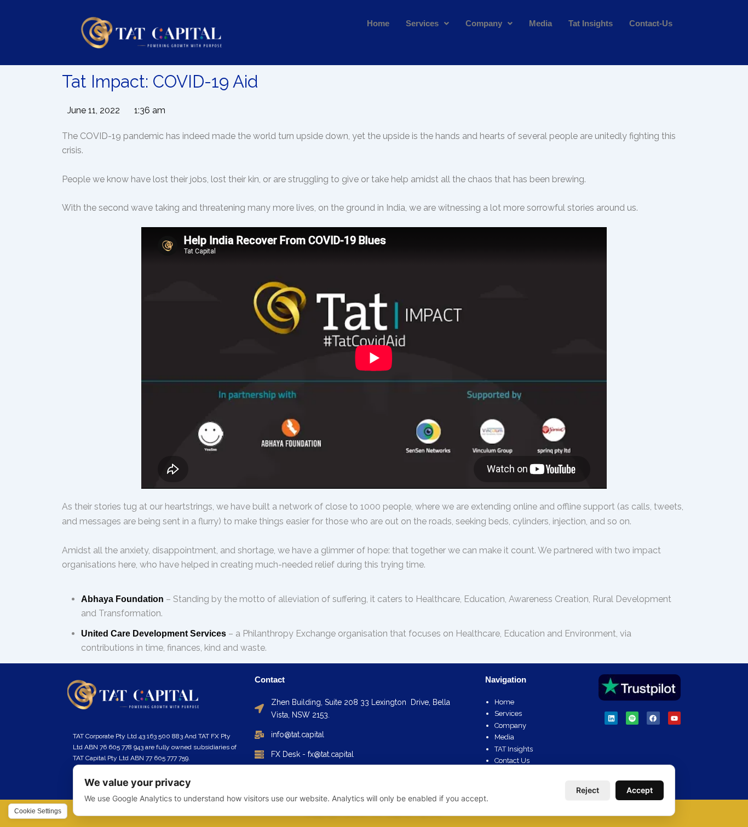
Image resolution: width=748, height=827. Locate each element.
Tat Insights (590, 23)
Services (422, 23)
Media (540, 23)
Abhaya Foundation (122, 599)
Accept (639, 790)
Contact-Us (650, 23)
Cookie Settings (37, 811)
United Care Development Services (153, 633)
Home (378, 23)
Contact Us (512, 760)
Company (483, 23)
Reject (587, 790)
